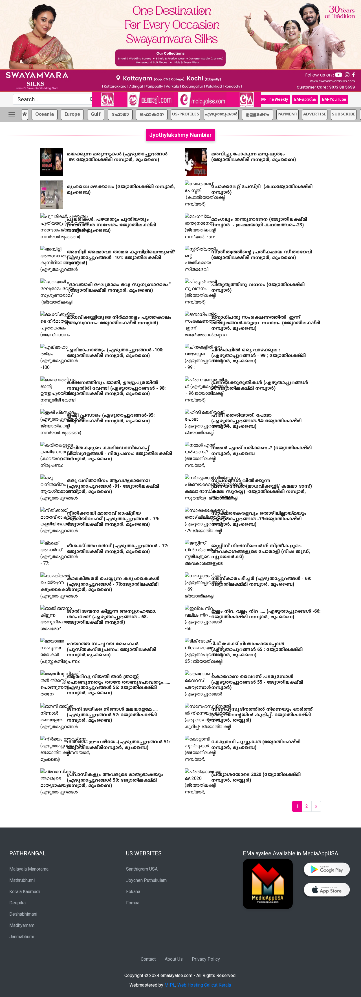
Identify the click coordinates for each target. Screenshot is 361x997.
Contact (148, 959)
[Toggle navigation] (11, 114)
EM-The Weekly (273, 99)
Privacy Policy (206, 959)
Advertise (314, 114)
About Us (174, 959)
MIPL (169, 985)
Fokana (133, 891)
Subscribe (343, 114)
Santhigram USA (142, 869)
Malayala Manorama (29, 869)
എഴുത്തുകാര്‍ (221, 114)
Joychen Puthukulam (146, 880)
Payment (288, 114)
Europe (72, 114)
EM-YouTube (334, 99)
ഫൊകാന (152, 114)
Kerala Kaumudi (24, 891)
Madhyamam (21, 925)
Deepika (17, 902)
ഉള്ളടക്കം (257, 114)
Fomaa (132, 902)
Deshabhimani (23, 914)
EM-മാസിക (305, 99)
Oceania (44, 114)
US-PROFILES (185, 114)
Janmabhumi (21, 936)
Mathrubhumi (22, 880)
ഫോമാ (120, 114)
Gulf (96, 114)
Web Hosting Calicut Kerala (204, 985)
